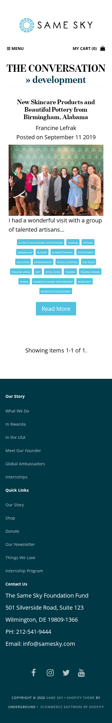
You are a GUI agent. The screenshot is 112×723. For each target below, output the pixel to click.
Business (42, 252)
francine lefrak (20, 272)
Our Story (14, 504)
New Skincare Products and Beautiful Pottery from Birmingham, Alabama (56, 109)
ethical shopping (67, 262)
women (24, 281)
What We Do (17, 411)
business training (62, 252)
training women (90, 272)
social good (52, 272)
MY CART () (86, 48)
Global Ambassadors (25, 463)
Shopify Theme (81, 697)
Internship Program (24, 570)
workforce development (56, 291)
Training (70, 272)
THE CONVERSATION (56, 68)
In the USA (15, 437)
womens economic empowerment (53, 281)
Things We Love (20, 557)
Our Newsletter (20, 544)
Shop (10, 518)
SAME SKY (54, 697)
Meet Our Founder (23, 450)
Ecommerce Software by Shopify (72, 707)
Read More (56, 309)
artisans (88, 242)
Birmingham (25, 252)
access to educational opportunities (40, 242)
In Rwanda (15, 424)
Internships (16, 477)
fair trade (88, 262)
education (23, 262)
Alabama (73, 242)
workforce (84, 281)
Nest (37, 272)
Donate (12, 531)
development (86, 252)
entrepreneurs (43, 262)
